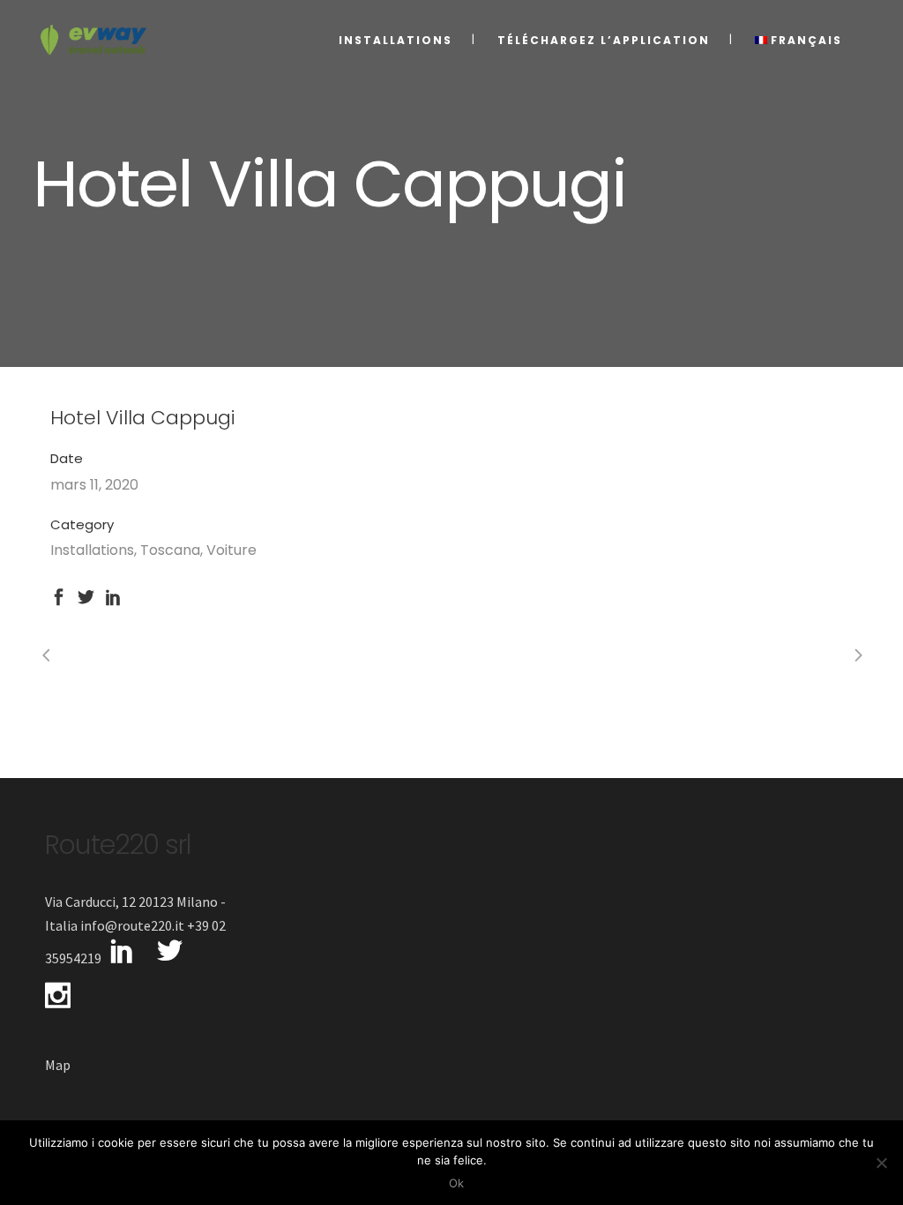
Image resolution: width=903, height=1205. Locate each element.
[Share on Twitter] (86, 595)
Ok (456, 1183)
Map (58, 1065)
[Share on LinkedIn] (113, 595)
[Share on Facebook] (58, 595)
